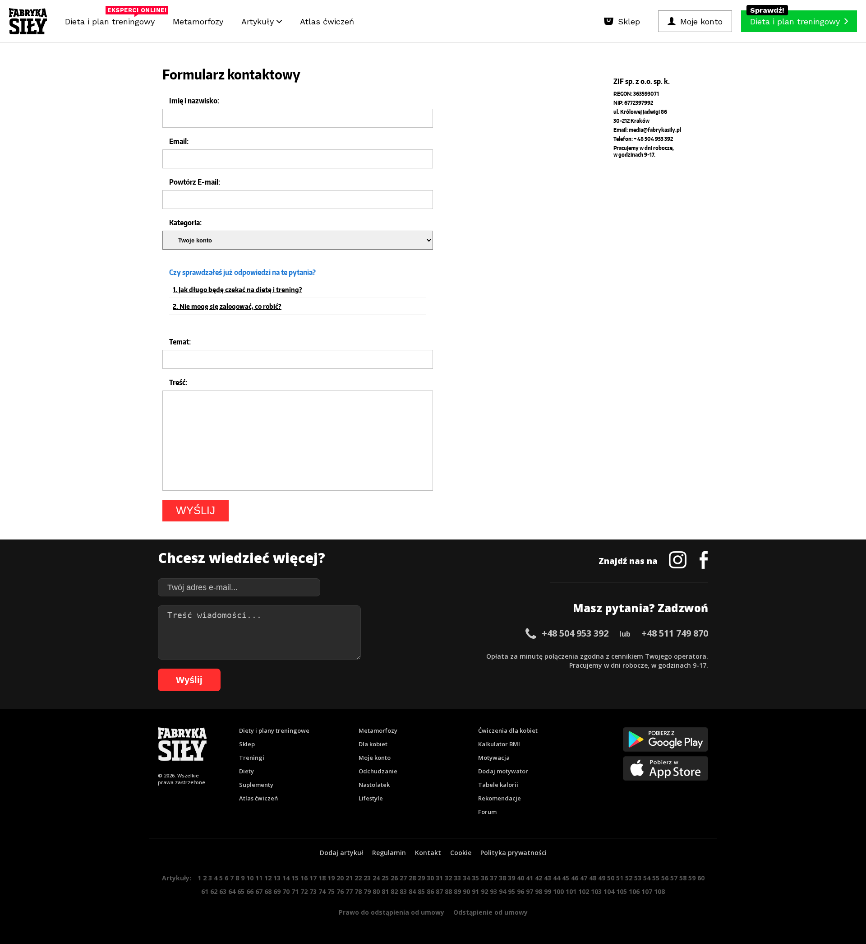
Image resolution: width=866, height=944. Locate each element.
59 (692, 878)
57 (673, 878)
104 (608, 891)
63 (222, 891)
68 (268, 891)
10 (249, 878)
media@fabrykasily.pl (655, 129)
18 (322, 878)
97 (529, 891)
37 (493, 878)
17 (313, 878)
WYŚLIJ (195, 510)
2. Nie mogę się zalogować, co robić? (227, 306)
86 (430, 891)
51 (619, 878)
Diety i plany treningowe (274, 730)
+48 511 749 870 (674, 633)
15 (295, 878)
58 (682, 878)
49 (601, 878)
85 (421, 891)
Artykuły (258, 21)
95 (511, 891)
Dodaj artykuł (341, 852)
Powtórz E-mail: (194, 181)
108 (659, 891)
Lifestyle (371, 798)
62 (213, 891)
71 (295, 891)
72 (304, 891)
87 (439, 891)
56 (664, 878)
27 (403, 878)
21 (349, 878)
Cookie (460, 852)
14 (286, 878)
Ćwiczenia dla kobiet (508, 730)
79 (367, 891)
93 (493, 891)
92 (484, 891)
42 (538, 878)
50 (610, 878)
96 (520, 891)
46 (574, 878)
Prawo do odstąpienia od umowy (391, 912)
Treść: (178, 382)
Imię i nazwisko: (194, 100)
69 (277, 891)
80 (376, 891)
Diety (246, 771)
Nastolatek (374, 785)
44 (556, 878)
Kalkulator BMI (499, 744)
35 (475, 878)
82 (394, 891)
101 (571, 891)
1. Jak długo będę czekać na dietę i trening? (237, 290)
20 (340, 878)
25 (385, 878)
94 (502, 891)
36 (484, 878)
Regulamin (389, 852)
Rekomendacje (499, 798)
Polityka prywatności (513, 852)
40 (520, 878)
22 (358, 878)
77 (349, 891)
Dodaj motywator (503, 771)
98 (538, 891)
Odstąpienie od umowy (490, 912)
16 (304, 878)
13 (277, 878)
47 (583, 878)
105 (621, 891)
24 (376, 878)
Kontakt (428, 852)
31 (439, 878)
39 (511, 878)
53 (637, 878)
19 (331, 878)
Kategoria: (185, 222)
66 (249, 891)
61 (204, 891)
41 (529, 878)
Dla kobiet (373, 744)
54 (646, 878)
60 (701, 878)
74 (322, 891)
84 (412, 891)
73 (313, 891)
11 (259, 878)
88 (448, 891)
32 (448, 878)
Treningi (251, 757)
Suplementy (256, 785)
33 (457, 878)
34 (466, 878)
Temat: (180, 341)
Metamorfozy (198, 21)
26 (394, 878)
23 (367, 878)
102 (583, 891)
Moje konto (375, 757)
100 (558, 891)
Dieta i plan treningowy (112, 19)
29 (421, 878)
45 (565, 878)
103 (596, 891)
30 (430, 878)
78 (358, 891)
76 (340, 891)
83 (403, 891)
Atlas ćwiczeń (327, 21)
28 (412, 878)
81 (385, 891)
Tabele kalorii (498, 785)
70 (286, 891)
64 (231, 891)
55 (655, 878)
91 (475, 891)
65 (240, 891)
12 (268, 878)
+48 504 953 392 (575, 633)
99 (547, 891)
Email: (179, 141)
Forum (487, 812)
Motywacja (494, 757)
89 (457, 891)
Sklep (247, 744)
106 (634, 891)
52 (628, 878)
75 (331, 891)
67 (259, 891)
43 (547, 878)
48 (592, 878)
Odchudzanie (378, 771)
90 (466, 891)
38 (502, 878)
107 (646, 891)
